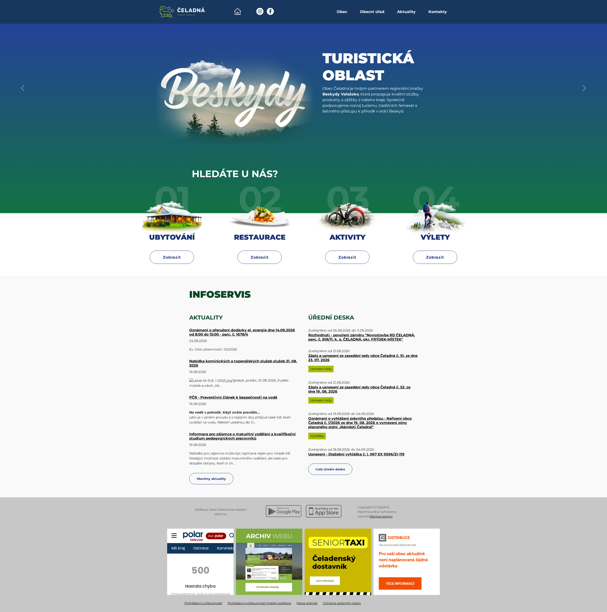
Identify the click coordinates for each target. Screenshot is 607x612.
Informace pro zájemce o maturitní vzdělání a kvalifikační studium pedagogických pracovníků (242, 436)
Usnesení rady (321, 369)
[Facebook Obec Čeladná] (270, 11)
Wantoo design (381, 516)
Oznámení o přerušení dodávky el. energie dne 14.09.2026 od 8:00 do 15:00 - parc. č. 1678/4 (242, 332)
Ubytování (172, 246)
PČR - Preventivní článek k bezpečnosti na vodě (233, 397)
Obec (342, 11)
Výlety (435, 246)
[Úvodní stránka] (237, 11)
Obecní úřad (372, 11)
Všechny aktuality (211, 479)
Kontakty (437, 11)
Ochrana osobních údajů (342, 603)
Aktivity (347, 246)
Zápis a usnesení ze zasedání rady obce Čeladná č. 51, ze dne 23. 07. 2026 (363, 357)
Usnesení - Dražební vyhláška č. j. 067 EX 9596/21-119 (356, 454)
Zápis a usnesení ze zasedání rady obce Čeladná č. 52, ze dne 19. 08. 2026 (359, 389)
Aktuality (406, 11)
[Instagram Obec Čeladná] (259, 11)
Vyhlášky (317, 436)
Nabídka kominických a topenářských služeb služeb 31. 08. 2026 (243, 363)
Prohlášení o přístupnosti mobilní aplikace (259, 603)
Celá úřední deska (330, 469)
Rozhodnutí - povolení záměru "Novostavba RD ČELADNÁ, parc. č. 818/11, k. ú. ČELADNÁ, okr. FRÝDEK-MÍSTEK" (361, 337)
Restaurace (259, 246)
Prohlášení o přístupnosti (203, 603)
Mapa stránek (307, 603)
